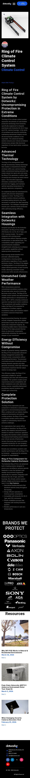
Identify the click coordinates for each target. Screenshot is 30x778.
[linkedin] (12, 760)
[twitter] (17, 760)
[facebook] (8, 760)
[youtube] (8, 764)
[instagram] (21, 760)
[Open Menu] (14, 4)
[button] (4, 14)
